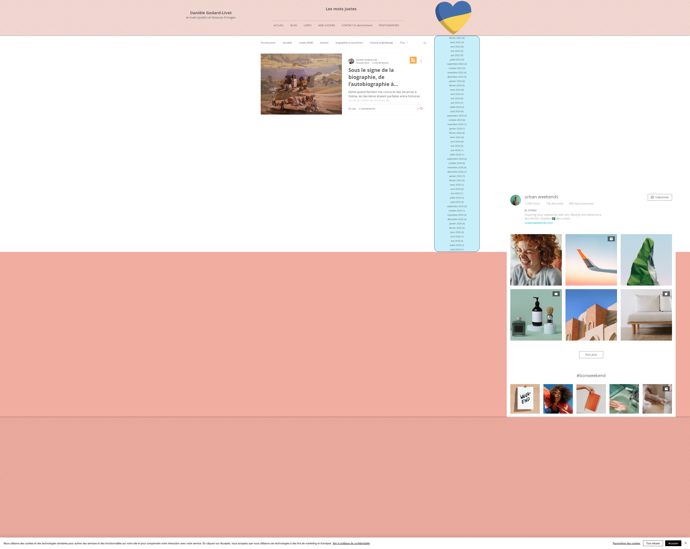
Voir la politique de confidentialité (351, 543)
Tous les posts (268, 42)
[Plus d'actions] (422, 61)
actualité (287, 42)
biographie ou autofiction (349, 42)
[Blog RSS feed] (413, 60)
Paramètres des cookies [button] (626, 543)
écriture (324, 42)
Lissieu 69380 (306, 42)
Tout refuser (653, 543)
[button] (425, 43)
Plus (402, 42)
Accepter (673, 543)
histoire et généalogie (381, 42)
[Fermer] (686, 543)
